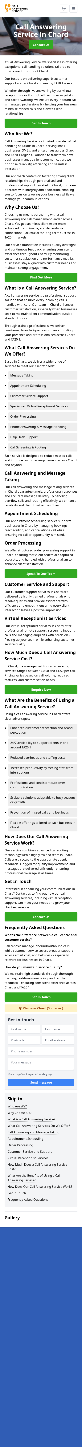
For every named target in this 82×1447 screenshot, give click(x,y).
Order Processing (20, 1145)
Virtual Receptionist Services (28, 1158)
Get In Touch (41, 123)
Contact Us (41, 45)
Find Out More (41, 277)
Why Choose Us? (19, 1113)
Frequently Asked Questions (28, 1199)
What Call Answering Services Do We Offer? (39, 1126)
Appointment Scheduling (25, 1139)
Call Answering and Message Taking (33, 1132)
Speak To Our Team (41, 574)
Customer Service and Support (30, 1151)
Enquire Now (41, 690)
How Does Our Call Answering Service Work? (40, 1187)
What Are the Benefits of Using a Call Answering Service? (34, 1177)
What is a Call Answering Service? (31, 1119)
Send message (41, 1082)
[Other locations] (64, 9)
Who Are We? (17, 1106)
